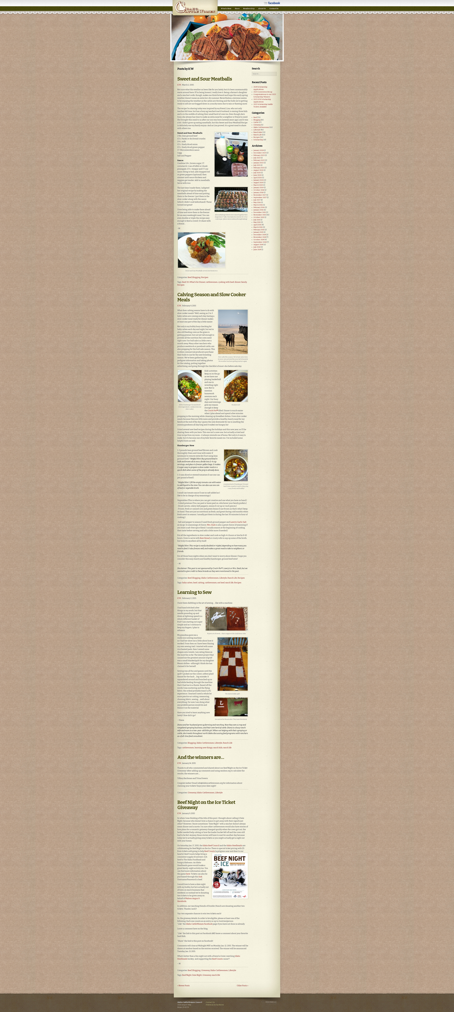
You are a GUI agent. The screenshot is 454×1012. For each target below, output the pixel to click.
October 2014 (258, 240)
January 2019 (258, 188)
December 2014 (259, 235)
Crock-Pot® (213, 410)
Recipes (204, 277)
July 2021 (256, 165)
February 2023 (259, 155)
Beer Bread (205, 538)
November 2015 (259, 215)
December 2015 (259, 212)
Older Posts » (242, 985)
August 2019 (258, 183)
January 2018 (258, 193)
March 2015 (258, 227)
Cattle (255, 122)
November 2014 (259, 237)
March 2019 (258, 185)
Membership (249, 9)
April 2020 (257, 178)
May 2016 (257, 202)
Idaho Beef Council (211, 845)
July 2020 (257, 173)
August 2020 (258, 170)
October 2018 (258, 190)
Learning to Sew (194, 592)
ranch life (229, 583)
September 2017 (259, 198)
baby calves (187, 583)
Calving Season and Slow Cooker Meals (211, 297)
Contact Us (273, 9)
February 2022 (259, 160)
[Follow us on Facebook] (272, 4)
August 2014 (258, 245)
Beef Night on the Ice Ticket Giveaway (206, 805)
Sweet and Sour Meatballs (204, 79)
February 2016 (259, 207)
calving (201, 583)
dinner (238, 282)
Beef (190, 277)
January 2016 (258, 210)
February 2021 (258, 168)
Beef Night (187, 975)
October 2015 (258, 217)
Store (237, 9)
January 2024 (258, 150)
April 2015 (257, 225)
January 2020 (258, 180)
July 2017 (256, 200)
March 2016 (258, 205)
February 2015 (258, 230)
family (244, 282)
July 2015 (256, 220)
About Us (262, 9)
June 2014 (257, 250)
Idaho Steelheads (234, 845)
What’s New (226, 9)
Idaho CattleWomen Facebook (199, 924)
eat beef (221, 583)
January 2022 (258, 163)
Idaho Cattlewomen (210, 578)
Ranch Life (232, 578)
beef (195, 583)
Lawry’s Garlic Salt (238, 522)
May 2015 (257, 222)
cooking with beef (226, 282)
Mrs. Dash (211, 525)
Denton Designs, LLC (271, 1002)
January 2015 (258, 232)
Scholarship (258, 140)
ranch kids (218, 748)
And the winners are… (200, 757)
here (188, 874)
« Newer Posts (183, 985)
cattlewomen (212, 282)
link (200, 877)
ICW (179, 85)
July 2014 (256, 247)
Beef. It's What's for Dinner (193, 282)
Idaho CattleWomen (195, 9)
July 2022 (257, 158)
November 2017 (259, 195)
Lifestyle (223, 578)
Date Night (197, 975)
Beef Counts (209, 851)
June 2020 (257, 175)
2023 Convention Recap (262, 92)
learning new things (204, 748)
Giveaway (192, 793)
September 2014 (259, 242)
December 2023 (259, 153)
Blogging (196, 277)
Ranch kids (257, 132)
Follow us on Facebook (215, 1005)
